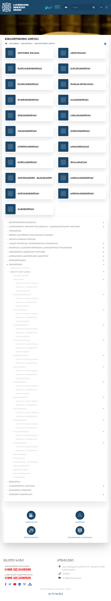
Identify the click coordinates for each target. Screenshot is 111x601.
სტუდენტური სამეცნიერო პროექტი (27, 252)
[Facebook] (5, 584)
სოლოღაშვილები (21, 431)
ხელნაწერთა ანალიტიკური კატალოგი (28, 256)
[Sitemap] (30, 584)
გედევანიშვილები (21, 469)
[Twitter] (10, 584)
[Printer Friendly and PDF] (105, 44)
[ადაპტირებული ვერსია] (66, 7)
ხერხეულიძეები (20, 443)
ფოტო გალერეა (23, 291)
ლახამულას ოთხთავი (20, 490)
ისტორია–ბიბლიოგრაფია (27, 283)
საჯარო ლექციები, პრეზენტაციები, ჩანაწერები (33, 243)
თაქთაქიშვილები (20, 325)
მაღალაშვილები (20, 310)
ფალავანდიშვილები (22, 294)
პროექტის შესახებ (21, 275)
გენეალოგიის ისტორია (20, 268)
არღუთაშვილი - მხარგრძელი (26, 462)
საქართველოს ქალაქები (22, 486)
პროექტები (14, 44)
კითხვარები (15, 231)
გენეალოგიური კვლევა (44, 44)
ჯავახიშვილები (19, 367)
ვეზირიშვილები (20, 409)
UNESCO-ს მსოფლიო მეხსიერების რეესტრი (31, 235)
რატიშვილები (19, 477)
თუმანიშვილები (20, 382)
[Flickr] (19, 584)
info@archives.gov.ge (71, 578)
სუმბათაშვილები (20, 397)
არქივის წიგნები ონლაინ (22, 239)
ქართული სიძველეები (20, 494)
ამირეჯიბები (18, 279)
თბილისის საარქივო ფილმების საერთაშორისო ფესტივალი (40, 247)
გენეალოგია (26, 44)
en (101, 7)
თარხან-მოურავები (21, 340)
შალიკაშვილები (20, 454)
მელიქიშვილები (20, 420)
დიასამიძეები (19, 458)
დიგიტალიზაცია (17, 260)
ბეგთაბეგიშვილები (21, 466)
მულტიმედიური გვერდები (22, 222)
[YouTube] (14, 584)
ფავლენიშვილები (21, 355)
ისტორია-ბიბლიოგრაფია (27, 298)
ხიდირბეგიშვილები (21, 473)
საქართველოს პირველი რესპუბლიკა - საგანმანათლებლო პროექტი (44, 226)
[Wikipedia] (24, 584)
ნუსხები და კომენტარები (26, 287)
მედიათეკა (14, 482)
